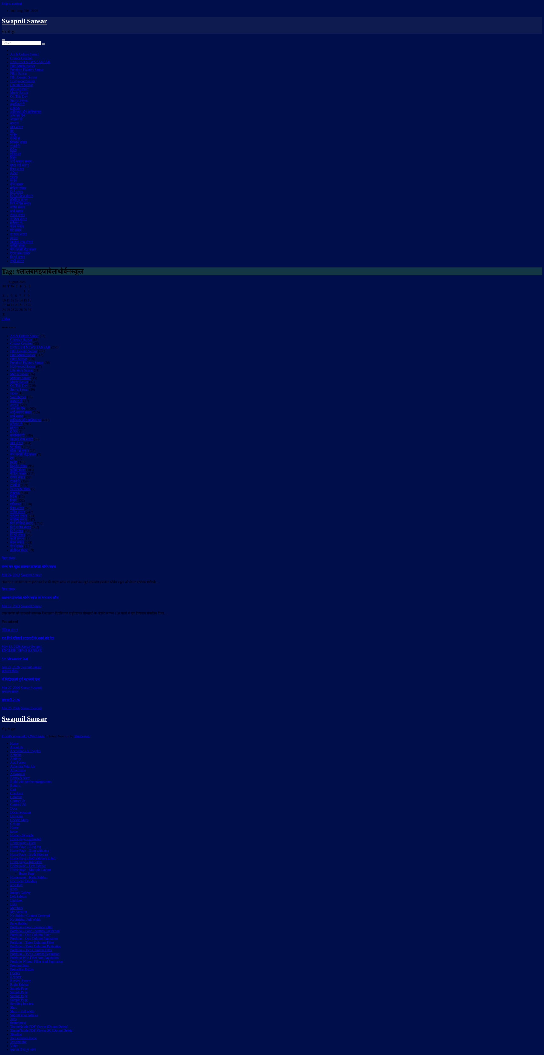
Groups (15, 824)
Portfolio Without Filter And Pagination (36, 961)
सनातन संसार (18, 234)
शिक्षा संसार (17, 169)
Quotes (15, 973)
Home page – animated (25, 839)
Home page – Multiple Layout (30, 870)
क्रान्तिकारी (17, 104)
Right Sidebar (19, 984)
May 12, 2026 (11, 646)
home (14, 831)
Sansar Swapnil (31, 646)
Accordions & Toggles (25, 751)
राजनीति (15, 146)
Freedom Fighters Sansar (27, 69)
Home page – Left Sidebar (28, 866)
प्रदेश (13, 134)
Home (14, 743)
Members (16, 908)
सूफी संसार (17, 261)
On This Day (19, 96)
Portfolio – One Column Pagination (34, 938)
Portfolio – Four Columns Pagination (35, 931)
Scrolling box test (22, 1003)
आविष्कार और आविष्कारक (25, 112)
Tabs (13, 1019)
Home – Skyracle (22, 835)
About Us (16, 747)
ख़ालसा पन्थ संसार (21, 242)
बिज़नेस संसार (18, 142)
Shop (13, 1007)
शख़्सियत (15, 154)
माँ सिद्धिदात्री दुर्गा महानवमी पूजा (21, 679)
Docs (13, 808)
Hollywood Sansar (22, 81)
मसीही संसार (18, 245)
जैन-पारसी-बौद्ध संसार (23, 249)
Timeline (16, 1034)
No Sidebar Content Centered (30, 915)
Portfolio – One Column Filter (30, 935)
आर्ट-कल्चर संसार (21, 161)
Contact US (18, 804)
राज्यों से (15, 138)
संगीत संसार (17, 207)
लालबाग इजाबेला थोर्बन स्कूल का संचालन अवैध (30, 597)
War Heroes (18, 397)
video (14, 177)
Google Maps (19, 820)
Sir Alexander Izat (15, 659)
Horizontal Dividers (23, 881)
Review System (20, 980)
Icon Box (16, 885)
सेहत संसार (17, 226)
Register (15, 977)
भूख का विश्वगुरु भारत (23, 1049)
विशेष (13, 157)
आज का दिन (17, 115)
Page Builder (19, 923)
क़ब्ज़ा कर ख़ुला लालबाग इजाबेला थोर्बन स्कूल (29, 566)
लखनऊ (15, 108)
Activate (15, 755)
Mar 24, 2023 (11, 575)
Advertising (18, 770)
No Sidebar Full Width (25, 919)
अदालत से (16, 119)
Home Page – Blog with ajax (29, 850)
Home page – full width (26, 862)
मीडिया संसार (18, 188)
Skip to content (12, 3)
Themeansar (82, 736)
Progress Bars (19, 965)
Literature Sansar (21, 85)
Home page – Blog (23, 843)
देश (12, 131)
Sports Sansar (19, 100)
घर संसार (15, 230)
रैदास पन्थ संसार (20, 253)
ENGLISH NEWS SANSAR (30, 62)
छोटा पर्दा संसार (19, 165)
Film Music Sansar (22, 66)
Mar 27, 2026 (11, 688)
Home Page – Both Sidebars (29, 854)
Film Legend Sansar (23, 77)
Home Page (26, 873)
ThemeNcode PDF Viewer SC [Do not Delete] (41, 1030)
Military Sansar (20, 378)
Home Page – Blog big (25, 847)
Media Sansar (19, 89)
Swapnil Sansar (24, 21)
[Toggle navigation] (3, 40)
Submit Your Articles (24, 1015)
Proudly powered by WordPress (23, 736)
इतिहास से (16, 223)
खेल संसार (16, 127)
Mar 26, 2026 (11, 708)
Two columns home (23, 1038)
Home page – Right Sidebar (29, 877)
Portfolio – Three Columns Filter (32, 942)
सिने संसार (16, 192)
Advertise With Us (22, 766)
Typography (18, 1042)
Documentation (20, 812)
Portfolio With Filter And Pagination (34, 958)
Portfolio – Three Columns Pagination (35, 946)
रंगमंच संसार (17, 215)
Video (14, 1046)
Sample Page (19, 988)
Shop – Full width (22, 1011)
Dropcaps (16, 816)
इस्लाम (14, 238)
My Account (18, 912)
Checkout (16, 793)
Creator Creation (21, 58)
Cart (13, 789)
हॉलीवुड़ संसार (19, 200)
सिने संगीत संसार (20, 203)
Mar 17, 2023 (11, 606)
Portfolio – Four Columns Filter (31, 927)
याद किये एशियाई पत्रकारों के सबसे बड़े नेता (28, 638)
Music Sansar (19, 92)
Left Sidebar (18, 896)
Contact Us (17, 801)
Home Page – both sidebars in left (32, 858)
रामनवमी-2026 (11, 700)
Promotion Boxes (22, 969)
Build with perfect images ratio (30, 781)
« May (6, 319)
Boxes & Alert (20, 778)
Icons (13, 889)
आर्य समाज (16, 211)
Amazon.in (17, 774)
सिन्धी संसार (17, 257)
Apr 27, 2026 (11, 667)
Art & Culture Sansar (24, 54)
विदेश (13, 150)
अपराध (14, 123)
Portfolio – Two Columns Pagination (35, 954)
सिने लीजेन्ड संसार (21, 196)
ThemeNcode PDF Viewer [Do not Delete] (39, 1026)
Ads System (18, 762)
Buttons (15, 785)
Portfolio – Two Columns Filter (31, 950)
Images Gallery (20, 892)
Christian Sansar (21, 339)
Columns (16, 797)
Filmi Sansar (18, 73)
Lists (13, 904)
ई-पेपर (14, 173)
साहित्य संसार (18, 219)
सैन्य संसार (16, 184)
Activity (15, 759)
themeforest (18, 1023)
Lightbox (16, 900)
